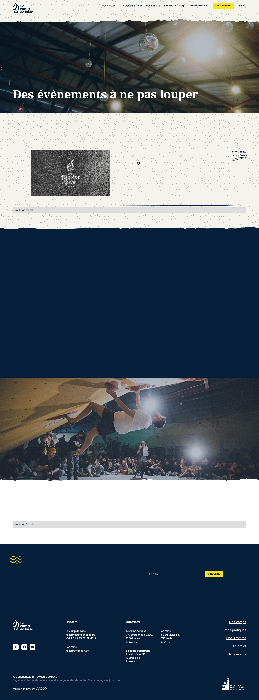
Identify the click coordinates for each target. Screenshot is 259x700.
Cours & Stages (133, 5)
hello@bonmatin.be (77, 650)
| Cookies (114, 680)
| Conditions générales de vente (67, 680)
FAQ (181, 5)
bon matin (170, 5)
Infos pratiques (234, 630)
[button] (110, 5)
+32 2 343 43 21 (75, 638)
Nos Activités (236, 638)
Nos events (237, 654)
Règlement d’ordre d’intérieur (30, 680)
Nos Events (153, 5)
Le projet (239, 646)
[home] (23, 8)
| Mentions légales (97, 680)
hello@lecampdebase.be (80, 634)
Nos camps (237, 622)
